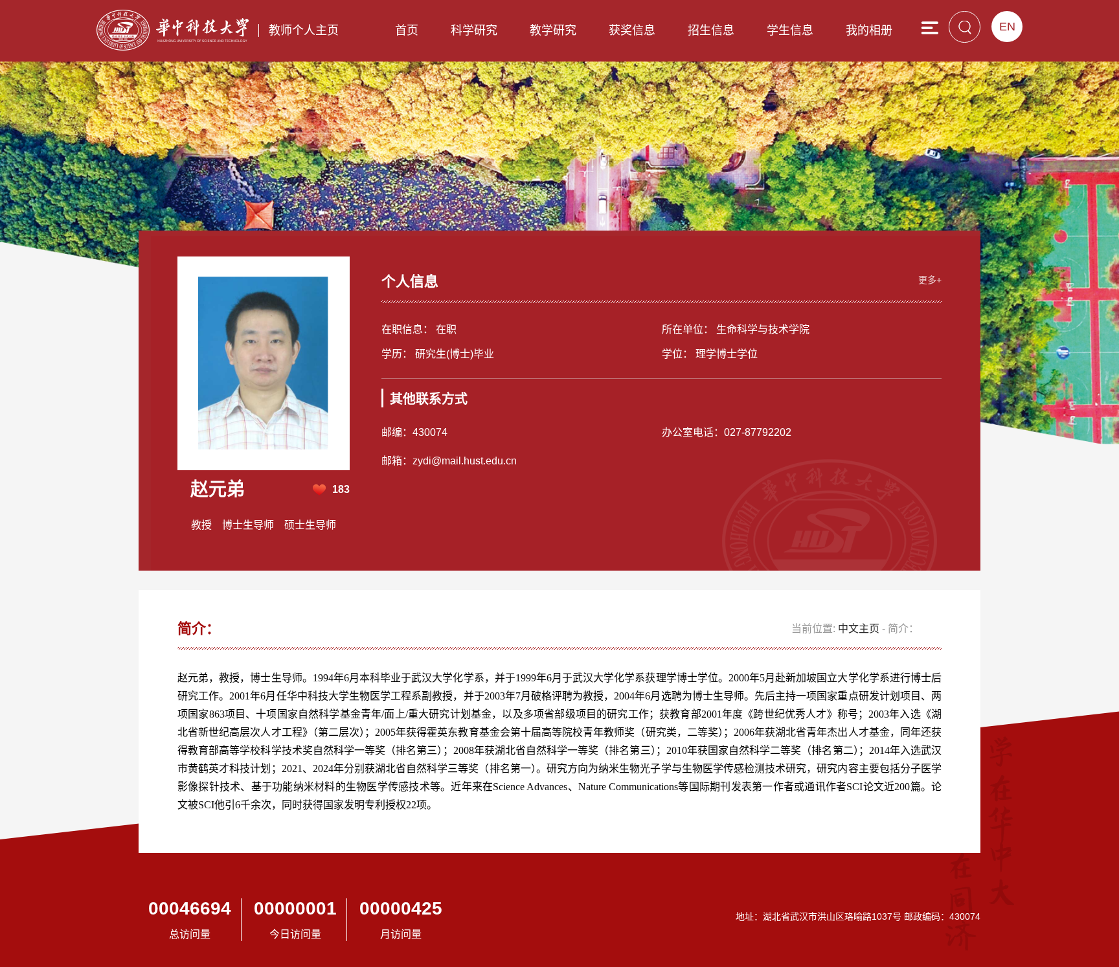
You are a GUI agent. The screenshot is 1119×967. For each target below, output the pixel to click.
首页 (406, 30)
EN (1007, 26)
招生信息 (711, 30)
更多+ (930, 280)
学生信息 (790, 30)
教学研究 (553, 30)
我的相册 (869, 30)
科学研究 (474, 30)
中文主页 (858, 628)
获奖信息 (632, 30)
